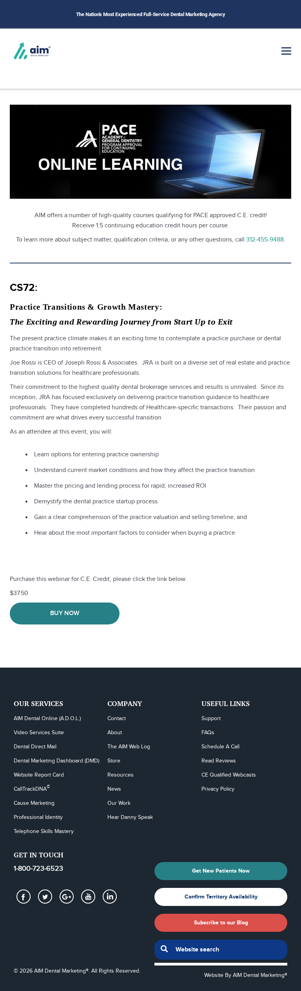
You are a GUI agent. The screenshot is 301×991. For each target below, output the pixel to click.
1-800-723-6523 (38, 868)
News (114, 789)
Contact (116, 718)
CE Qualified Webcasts (228, 775)
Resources (120, 775)
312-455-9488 (265, 239)
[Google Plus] (66, 896)
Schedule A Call (220, 747)
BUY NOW (64, 613)
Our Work (119, 803)
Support (211, 718)
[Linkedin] (110, 896)
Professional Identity (38, 817)
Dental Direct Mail (35, 747)
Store (113, 761)
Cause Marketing (34, 803)
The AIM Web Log (128, 747)
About (114, 733)
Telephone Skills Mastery (44, 831)
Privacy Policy (217, 789)
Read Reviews (218, 761)
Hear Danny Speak (130, 817)
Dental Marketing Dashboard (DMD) (56, 761)
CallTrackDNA (32, 788)
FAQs (207, 733)
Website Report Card (39, 775)
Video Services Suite (39, 733)
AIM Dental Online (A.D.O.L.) (47, 718)
